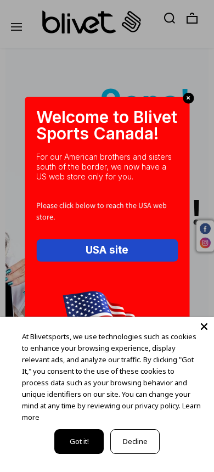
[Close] (204, 326)
